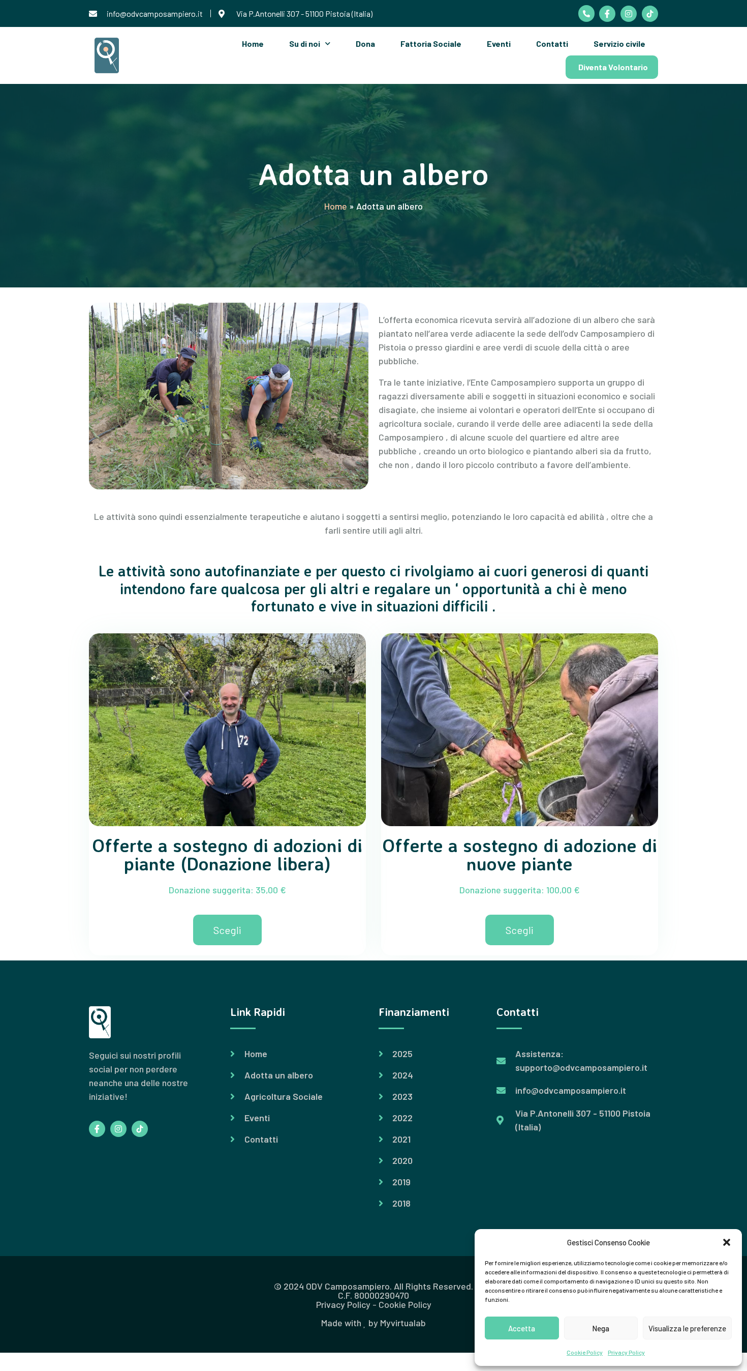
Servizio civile (619, 43)
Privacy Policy (626, 1352)
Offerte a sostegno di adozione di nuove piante (520, 854)
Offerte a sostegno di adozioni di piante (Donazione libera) (227, 854)
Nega (600, 1328)
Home (253, 43)
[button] (727, 1242)
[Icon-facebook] (607, 14)
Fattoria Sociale (430, 43)
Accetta (521, 1328)
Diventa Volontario (613, 67)
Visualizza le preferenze (687, 1328)
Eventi (499, 43)
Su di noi (304, 43)
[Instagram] (628, 14)
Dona (365, 43)
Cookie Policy (585, 1352)
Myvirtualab (403, 1322)
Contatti (552, 43)
